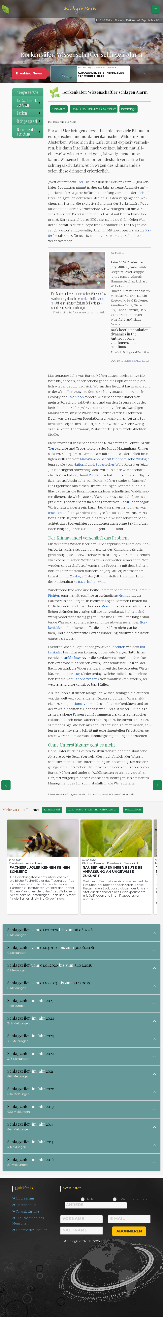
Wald (119, 464)
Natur (125, 502)
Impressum (25, 1198)
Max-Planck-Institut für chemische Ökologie (114, 459)
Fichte (142, 193)
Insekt (84, 298)
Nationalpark (85, 464)
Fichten (54, 595)
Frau (121, 1198)
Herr (89, 1198)
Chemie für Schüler (31, 1230)
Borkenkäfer (121, 182)
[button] (137, 74)
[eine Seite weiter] (157, 785)
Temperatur (70, 674)
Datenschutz (26, 1205)
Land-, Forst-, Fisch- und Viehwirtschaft (94, 108)
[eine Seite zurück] (6, 785)
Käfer (74, 408)
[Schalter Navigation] (155, 9)
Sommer (106, 590)
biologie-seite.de (27, 92)
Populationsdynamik (82, 679)
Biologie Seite (80, 9)
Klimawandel (59, 108)
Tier (51, 448)
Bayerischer (105, 464)
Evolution (76, 397)
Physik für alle (27, 1211)
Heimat (124, 595)
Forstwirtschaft (101, 475)
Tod (80, 182)
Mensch (107, 606)
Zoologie (76, 576)
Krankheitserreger (74, 658)
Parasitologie (128, 108)
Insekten (55, 513)
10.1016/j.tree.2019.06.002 (133, 361)
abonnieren (129, 1231)
